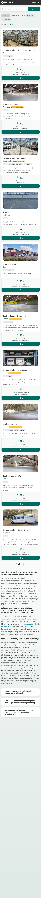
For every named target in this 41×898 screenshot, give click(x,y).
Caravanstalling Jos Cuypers (15, 370)
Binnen (31, 15)
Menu (34, 2)
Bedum (12, 319)
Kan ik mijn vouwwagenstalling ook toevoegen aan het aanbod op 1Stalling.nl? (19, 712)
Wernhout (6, 533)
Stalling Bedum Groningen (14, 316)
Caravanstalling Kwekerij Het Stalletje (19, 50)
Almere (5, 53)
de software (5, 627)
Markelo (12, 427)
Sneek (5, 267)
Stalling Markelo (10, 424)
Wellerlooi (6, 215)
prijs (11, 24)
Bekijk (20, 78)
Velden (12, 373)
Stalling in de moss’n (12, 476)
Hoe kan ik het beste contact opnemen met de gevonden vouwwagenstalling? (21, 702)
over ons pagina (27, 624)
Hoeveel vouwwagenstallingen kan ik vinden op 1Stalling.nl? (20, 692)
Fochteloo (13, 107)
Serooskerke (14, 161)
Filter (5, 15)
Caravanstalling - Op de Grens (16, 530)
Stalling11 (7, 212)
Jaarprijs (7, 19)
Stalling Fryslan (9, 264)
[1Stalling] (7, 2)
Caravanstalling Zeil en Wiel (15, 158)
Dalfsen (5, 479)
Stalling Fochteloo (10, 104)
